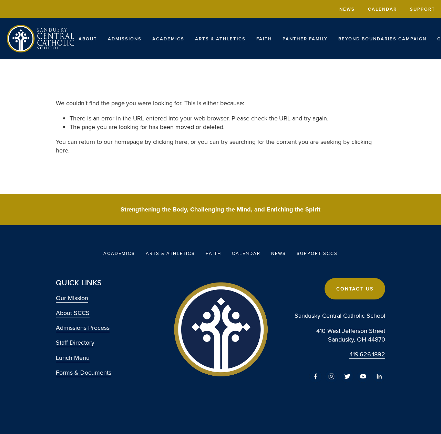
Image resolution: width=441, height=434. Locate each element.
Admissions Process (83, 327)
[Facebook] (315, 376)
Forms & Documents (83, 372)
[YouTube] (363, 376)
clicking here (170, 141)
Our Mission (72, 298)
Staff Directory (75, 342)
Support (422, 9)
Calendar (382, 9)
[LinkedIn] (379, 376)
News (347, 9)
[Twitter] (347, 376)
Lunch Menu (73, 357)
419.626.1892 (367, 354)
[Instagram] (331, 376)
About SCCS (73, 312)
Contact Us (354, 288)
